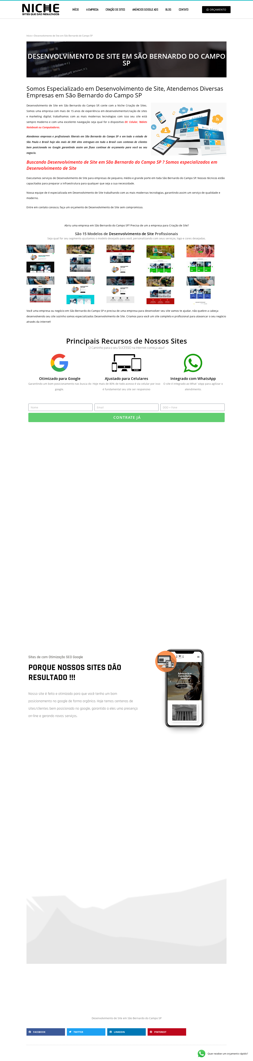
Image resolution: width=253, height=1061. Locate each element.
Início (75, 9)
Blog (168, 9)
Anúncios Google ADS (145, 9)
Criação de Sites (115, 9)
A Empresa (92, 9)
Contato (184, 9)
